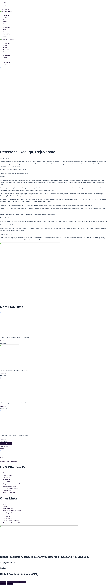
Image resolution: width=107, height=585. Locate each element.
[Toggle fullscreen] (10, 582)
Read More (3, 341)
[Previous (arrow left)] (3, 584)
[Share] (16, 582)
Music (5, 19)
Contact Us (3, 458)
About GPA (6, 21)
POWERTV (6, 15)
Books (5, 17)
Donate (5, 24)
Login (4, 2)
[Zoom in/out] (3, 582)
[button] (0, 579)
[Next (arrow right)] (10, 584)
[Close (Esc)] (23, 582)
